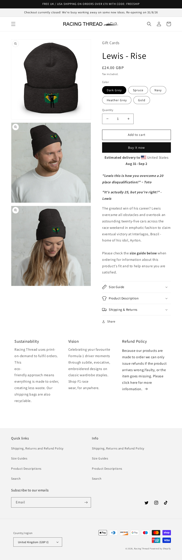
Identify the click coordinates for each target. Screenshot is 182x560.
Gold (141, 100)
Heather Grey (117, 100)
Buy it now (136, 147)
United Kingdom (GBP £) (33, 542)
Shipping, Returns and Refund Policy (37, 448)
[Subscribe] (86, 502)
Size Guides (19, 458)
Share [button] (111, 321)
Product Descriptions (26, 469)
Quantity (107, 110)
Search (16, 479)
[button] (13, 24)
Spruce (138, 90)
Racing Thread (141, 548)
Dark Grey (114, 90)
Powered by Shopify (160, 548)
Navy (158, 90)
